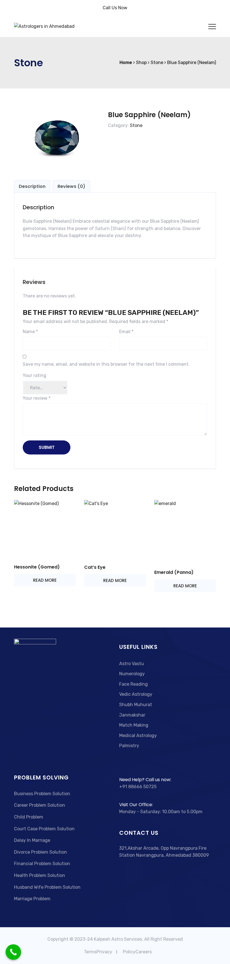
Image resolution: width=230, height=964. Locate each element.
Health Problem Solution (39, 875)
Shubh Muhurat (135, 704)
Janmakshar (132, 715)
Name (30, 331)
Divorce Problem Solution (40, 852)
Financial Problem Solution (42, 863)
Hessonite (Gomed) (37, 567)
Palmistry (129, 745)
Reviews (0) (71, 186)
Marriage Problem (32, 898)
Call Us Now (115, 7)
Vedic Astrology (135, 694)
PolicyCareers (137, 951)
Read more (45, 580)
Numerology (132, 673)
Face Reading (133, 684)
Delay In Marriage (32, 840)
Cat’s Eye (94, 567)
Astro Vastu (131, 663)
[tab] (32, 186)
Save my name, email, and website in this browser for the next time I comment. (106, 364)
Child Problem (28, 817)
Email (126, 331)
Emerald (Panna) (174, 572)
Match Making (133, 725)
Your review (36, 398)
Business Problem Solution (42, 793)
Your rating (34, 375)
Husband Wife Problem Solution (47, 887)
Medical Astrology (138, 735)
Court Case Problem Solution (44, 828)
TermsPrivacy (98, 951)
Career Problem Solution (39, 805)
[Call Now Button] (13, 952)
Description (32, 186)
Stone (136, 125)
